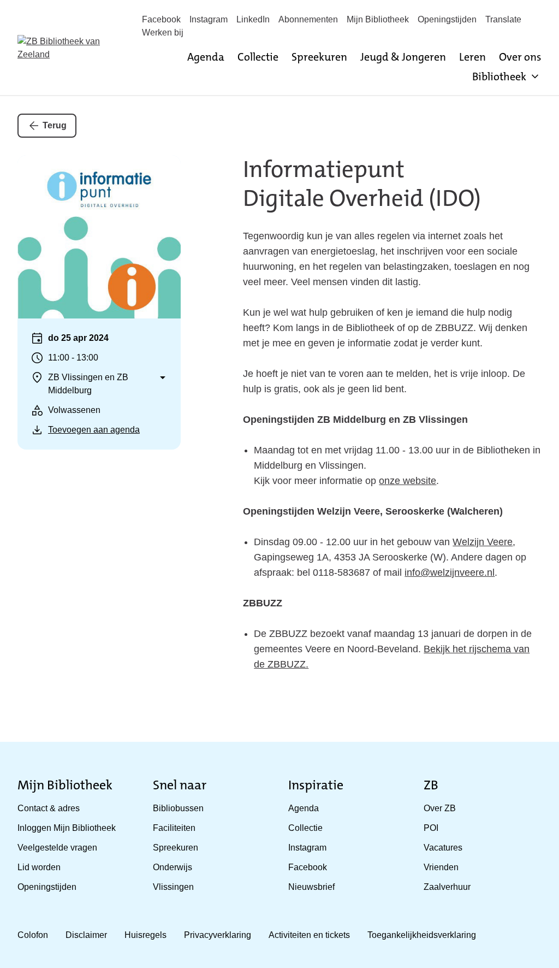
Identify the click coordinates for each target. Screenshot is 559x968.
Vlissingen (173, 887)
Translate (503, 19)
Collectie (257, 56)
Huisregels (145, 935)
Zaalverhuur (447, 887)
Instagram (208, 19)
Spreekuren (319, 56)
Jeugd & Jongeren (403, 56)
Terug (55, 125)
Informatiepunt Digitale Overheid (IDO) (362, 184)
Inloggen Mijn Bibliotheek (66, 828)
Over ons (520, 56)
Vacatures (443, 847)
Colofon (32, 935)
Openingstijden (447, 19)
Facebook (161, 19)
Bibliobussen (178, 808)
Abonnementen (308, 19)
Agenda (205, 56)
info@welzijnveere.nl (450, 572)
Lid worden (39, 867)
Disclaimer (86, 935)
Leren (472, 56)
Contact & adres (48, 808)
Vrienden (441, 867)
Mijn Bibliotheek (378, 19)
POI (431, 828)
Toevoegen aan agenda (94, 429)
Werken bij (162, 32)
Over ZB (440, 808)
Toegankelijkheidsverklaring (421, 935)
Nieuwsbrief (311, 887)
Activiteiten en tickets (309, 935)
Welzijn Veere (483, 541)
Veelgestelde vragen (57, 847)
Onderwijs (172, 867)
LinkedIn (253, 19)
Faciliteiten (174, 828)
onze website (407, 480)
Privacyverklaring (217, 935)
